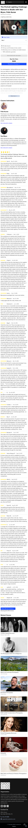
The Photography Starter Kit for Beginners (11, 653)
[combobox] (15, 2)
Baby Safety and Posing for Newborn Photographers (14, 773)
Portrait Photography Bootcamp (8, 733)
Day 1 (3, 40)
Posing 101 (3, 753)
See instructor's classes (6, 123)
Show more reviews (7, 608)
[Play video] (14, 27)
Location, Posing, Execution (8, 633)
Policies (14, 826)
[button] (25, 825)
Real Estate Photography (7, 692)
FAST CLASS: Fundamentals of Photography (12, 713)
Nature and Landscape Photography (10, 672)
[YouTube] (2, 806)
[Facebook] (5, 806)
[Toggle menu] (26, 2)
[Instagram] (7, 806)
